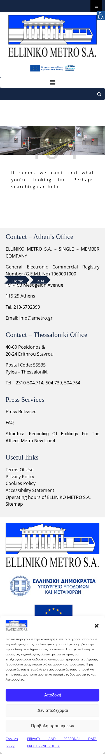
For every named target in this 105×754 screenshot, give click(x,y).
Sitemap (14, 504)
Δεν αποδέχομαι (53, 710)
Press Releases (21, 411)
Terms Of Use (20, 470)
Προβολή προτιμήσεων (52, 725)
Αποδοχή (52, 695)
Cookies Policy (21, 483)
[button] (96, 625)
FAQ (10, 422)
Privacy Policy (20, 477)
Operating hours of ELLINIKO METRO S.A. (48, 497)
